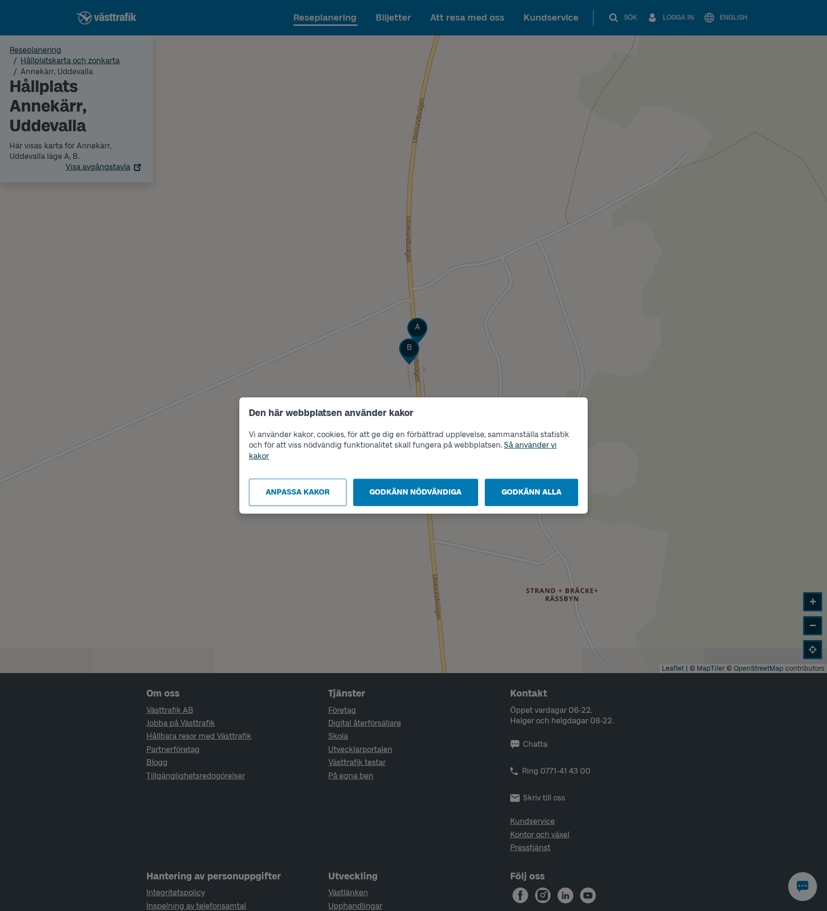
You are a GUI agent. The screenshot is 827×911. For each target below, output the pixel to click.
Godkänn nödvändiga (415, 491)
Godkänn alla (531, 491)
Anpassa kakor (298, 491)
